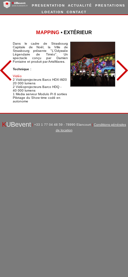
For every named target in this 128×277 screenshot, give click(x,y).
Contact (77, 12)
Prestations (110, 5)
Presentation (48, 5)
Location (53, 12)
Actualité (80, 5)
